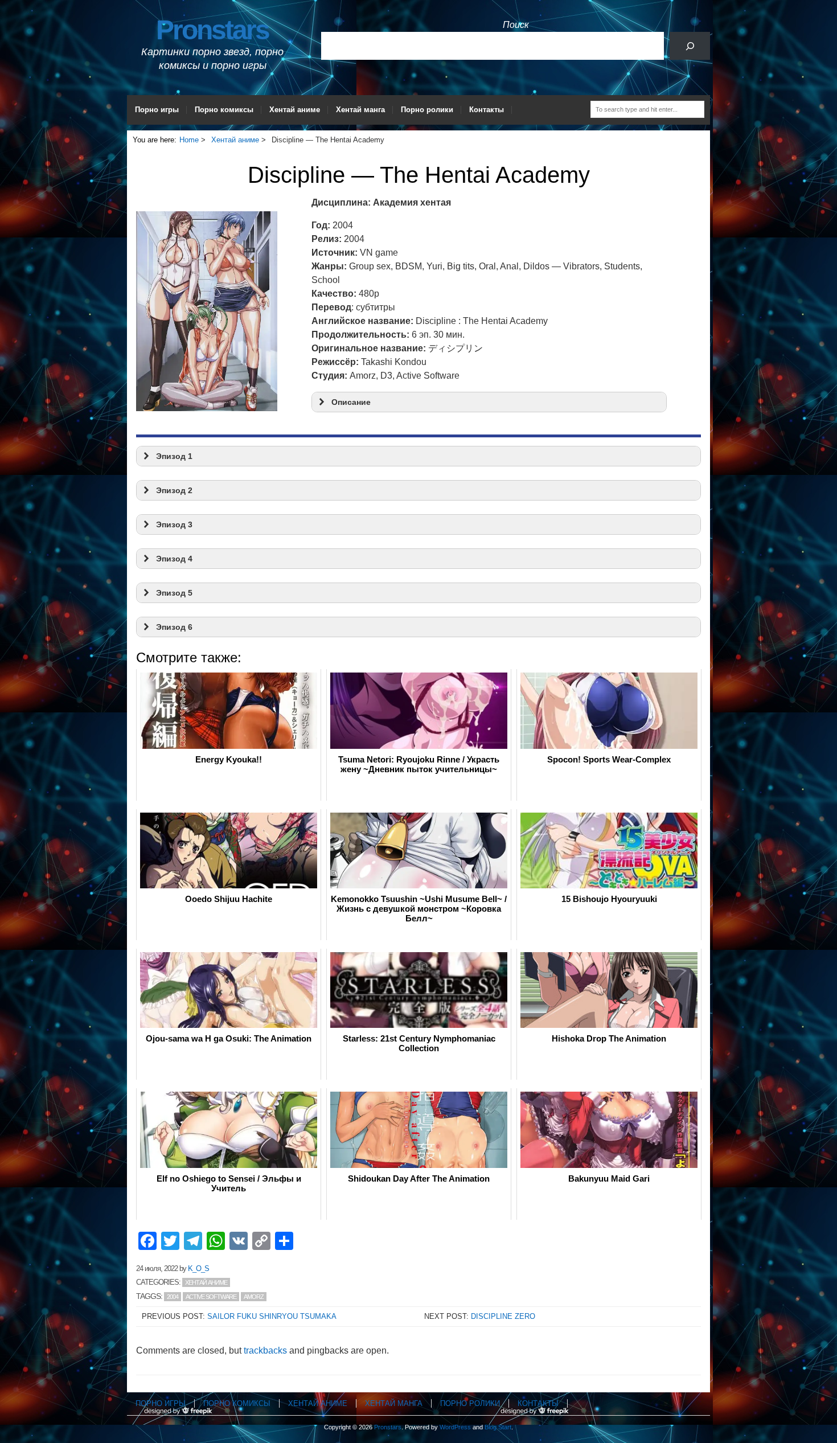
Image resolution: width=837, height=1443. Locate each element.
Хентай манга (360, 109)
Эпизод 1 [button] (174, 456)
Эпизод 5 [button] (174, 592)
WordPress (455, 1427)
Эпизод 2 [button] (174, 490)
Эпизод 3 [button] (174, 524)
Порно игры (157, 109)
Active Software (211, 1296)
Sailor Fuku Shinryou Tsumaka (272, 1316)
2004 (172, 1296)
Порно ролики (427, 109)
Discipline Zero (503, 1316)
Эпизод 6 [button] (174, 627)
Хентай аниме (294, 109)
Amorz (254, 1296)
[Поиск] (690, 46)
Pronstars (212, 30)
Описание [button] (351, 402)
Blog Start (498, 1427)
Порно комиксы (224, 109)
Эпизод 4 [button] (174, 558)
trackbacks (265, 1350)
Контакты (486, 109)
